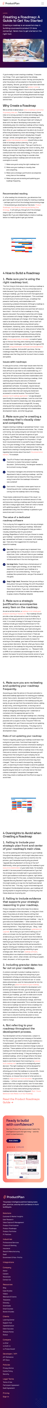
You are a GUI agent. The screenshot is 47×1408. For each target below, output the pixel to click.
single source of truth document (20, 1079)
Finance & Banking (9, 1245)
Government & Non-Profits (12, 1257)
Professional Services (11, 1242)
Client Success (8, 1329)
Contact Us (7, 1280)
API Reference (8, 1357)
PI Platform (7, 1234)
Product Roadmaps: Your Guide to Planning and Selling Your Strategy (22, 207)
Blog (4, 1288)
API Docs (6, 1360)
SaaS (5, 1254)
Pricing (6, 1393)
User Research (8, 1219)
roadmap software (30, 952)
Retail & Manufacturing (11, 1251)
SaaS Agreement (9, 1388)
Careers (5, 1274)
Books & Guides (8, 1312)
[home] (11, 3)
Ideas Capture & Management (13, 1222)
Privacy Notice (8, 1368)
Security (6, 1374)
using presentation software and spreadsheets (26, 347)
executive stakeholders (11, 868)
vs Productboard (9, 1349)
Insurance (6, 1248)
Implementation (8, 1326)
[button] (42, 3)
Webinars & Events (10, 1297)
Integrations (8, 1262)
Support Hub (7, 1323)
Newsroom (7, 1277)
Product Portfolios (9, 1231)
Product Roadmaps (10, 1228)
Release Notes (8, 1332)
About (5, 1271)
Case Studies (7, 1291)
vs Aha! (5, 1343)
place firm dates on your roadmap (27, 984)
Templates (6, 1300)
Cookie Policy (8, 1371)
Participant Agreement (11, 1385)
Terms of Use (7, 1382)
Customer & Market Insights (13, 1216)
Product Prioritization (11, 1225)
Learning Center (8, 1320)
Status (5, 1335)
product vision (33, 87)
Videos (5, 1294)
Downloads (7, 1306)
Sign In (6, 1397)
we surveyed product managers (18, 339)
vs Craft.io (6, 1346)
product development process (17, 140)
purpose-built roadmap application (15, 396)
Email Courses (8, 1309)
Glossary (6, 1303)
